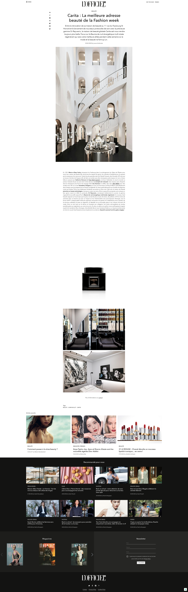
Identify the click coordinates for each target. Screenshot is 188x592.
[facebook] (50, 15)
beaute (65, 407)
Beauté (94, 11)
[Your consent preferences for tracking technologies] (185, 589)
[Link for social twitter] (89, 586)
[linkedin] (50, 20)
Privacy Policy (147, 558)
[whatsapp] (50, 26)
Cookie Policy (101, 589)
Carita (122, 210)
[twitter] (50, 23)
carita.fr (100, 397)
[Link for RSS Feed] (99, 586)
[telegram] (50, 29)
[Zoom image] (94, 261)
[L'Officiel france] (94, 4)
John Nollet (115, 183)
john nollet (72, 407)
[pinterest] (50, 18)
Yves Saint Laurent (94, 180)
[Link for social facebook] (92, 586)
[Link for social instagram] (95, 586)
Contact (85, 589)
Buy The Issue (150, 2)
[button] (92, 554)
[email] (50, 12)
